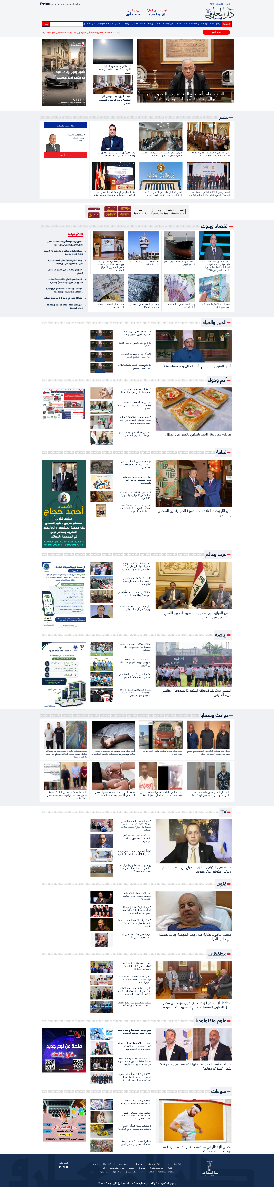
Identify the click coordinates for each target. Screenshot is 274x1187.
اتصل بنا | (60, 4)
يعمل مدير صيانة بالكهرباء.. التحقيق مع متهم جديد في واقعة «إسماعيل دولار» (208, 752)
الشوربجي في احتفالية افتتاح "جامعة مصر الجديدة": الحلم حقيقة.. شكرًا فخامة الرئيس (210, 193)
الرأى (103, 1168)
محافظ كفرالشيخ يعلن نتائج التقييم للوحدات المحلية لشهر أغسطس (134, 1003)
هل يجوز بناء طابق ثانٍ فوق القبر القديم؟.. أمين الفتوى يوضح (136, 332)
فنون (117, 24)
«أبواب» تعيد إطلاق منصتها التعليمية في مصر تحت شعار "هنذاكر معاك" (195, 1065)
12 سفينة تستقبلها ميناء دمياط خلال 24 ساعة (144, 262)
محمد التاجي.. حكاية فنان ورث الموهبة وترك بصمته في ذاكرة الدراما (195, 936)
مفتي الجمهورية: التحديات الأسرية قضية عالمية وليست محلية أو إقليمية (211, 153)
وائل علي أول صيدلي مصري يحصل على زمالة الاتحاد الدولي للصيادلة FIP (116, 153)
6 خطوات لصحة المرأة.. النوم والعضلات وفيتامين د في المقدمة (134, 1127)
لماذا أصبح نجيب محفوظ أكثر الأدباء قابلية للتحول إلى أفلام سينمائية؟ (137, 838)
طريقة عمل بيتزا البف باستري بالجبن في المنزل (198, 434)
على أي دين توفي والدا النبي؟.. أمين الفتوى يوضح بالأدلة (136, 354)
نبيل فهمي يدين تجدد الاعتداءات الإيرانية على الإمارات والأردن (135, 607)
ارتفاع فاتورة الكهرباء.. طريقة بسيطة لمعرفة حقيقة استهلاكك (135, 1101)
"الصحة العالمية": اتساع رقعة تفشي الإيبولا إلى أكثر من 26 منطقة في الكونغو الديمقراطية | (136, 32)
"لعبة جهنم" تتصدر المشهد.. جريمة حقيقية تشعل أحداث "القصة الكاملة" (134, 922)
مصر (218, 24)
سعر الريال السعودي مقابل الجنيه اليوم (111, 305)
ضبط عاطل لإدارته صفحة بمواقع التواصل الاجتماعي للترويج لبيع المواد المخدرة (115, 793)
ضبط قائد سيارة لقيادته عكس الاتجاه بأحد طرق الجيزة (163, 752)
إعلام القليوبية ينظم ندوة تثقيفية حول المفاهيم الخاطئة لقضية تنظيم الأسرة (135, 979)
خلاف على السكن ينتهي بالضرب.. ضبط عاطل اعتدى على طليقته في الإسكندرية (211, 793)
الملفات (90, 24)
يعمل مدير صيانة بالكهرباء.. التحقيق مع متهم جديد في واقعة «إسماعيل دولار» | (56, 32)
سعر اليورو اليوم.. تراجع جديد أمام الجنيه (181, 305)
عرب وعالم (182, 24)
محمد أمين (65, 154)
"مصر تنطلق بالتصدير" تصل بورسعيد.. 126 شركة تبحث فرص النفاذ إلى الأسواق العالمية (110, 265)
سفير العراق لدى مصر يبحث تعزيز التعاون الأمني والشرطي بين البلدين (197, 614)
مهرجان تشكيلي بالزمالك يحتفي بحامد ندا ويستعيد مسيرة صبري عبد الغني (136, 464)
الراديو (151, 1172)
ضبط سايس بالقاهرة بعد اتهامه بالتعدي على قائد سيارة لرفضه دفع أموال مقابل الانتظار (161, 793)
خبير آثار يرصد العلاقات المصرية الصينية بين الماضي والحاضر (194, 512)
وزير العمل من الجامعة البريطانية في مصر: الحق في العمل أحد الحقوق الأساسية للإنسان (113, 193)
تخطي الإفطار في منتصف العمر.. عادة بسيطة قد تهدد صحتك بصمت (196, 1148)
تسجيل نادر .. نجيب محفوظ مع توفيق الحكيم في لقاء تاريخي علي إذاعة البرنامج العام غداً (135, 508)
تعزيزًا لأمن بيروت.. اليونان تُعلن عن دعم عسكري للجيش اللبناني (134, 593)
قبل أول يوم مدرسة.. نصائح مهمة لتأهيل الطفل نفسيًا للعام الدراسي (134, 852)
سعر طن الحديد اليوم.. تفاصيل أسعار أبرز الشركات (144, 305)
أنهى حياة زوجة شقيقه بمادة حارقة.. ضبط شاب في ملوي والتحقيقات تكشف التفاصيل (113, 752)
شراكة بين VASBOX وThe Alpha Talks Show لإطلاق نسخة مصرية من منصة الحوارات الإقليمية (134, 1061)
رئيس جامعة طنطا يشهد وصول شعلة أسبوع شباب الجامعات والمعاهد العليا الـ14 (136, 965)
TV (223, 812)
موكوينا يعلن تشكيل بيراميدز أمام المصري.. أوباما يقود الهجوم (135, 675)
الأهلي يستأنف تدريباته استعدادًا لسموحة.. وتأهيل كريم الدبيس (196, 692)
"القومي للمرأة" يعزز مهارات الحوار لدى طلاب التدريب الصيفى (135, 433)
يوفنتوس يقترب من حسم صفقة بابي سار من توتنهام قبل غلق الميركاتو (135, 646)
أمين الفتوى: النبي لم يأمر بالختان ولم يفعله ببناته (196, 365)
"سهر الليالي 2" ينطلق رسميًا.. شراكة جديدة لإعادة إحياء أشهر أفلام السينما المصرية (136, 910)
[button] (144, 74)
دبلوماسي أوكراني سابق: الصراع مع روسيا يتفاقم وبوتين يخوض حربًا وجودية (197, 868)
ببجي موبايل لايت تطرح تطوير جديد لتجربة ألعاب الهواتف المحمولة (134, 1031)
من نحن (104, 1172)
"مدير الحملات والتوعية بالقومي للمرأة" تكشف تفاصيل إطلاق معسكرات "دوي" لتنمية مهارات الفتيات (136, 825)
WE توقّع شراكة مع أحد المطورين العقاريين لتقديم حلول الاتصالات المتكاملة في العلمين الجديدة (135, 1076)
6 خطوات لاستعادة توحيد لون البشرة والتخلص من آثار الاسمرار (136, 390)
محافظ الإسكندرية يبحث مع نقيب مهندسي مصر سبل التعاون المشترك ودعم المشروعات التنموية (197, 1004)
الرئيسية (226, 24)
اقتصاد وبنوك (207, 24)
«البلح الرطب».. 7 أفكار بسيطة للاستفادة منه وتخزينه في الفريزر (136, 1142)
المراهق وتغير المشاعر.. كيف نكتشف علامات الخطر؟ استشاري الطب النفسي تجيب (135, 1115)
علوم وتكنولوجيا (105, 24)
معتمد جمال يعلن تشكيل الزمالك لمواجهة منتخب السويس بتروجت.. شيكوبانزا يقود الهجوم (135, 692)
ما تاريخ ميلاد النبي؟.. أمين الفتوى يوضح (134, 344)
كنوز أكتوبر (131, 1172)
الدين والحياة (168, 24)
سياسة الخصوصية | (72, 4)
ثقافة (157, 24)
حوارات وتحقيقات (166, 1172)
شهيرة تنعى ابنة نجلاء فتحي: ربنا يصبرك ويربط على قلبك (136, 935)
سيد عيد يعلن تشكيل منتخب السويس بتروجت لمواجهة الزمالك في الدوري (135, 662)
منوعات (125, 24)
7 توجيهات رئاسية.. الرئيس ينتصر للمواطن (76, 137)
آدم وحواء (217, 380)
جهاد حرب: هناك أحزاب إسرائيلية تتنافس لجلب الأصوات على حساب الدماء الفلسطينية (134, 868)
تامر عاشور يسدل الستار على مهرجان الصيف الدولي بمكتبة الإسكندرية (137, 895)
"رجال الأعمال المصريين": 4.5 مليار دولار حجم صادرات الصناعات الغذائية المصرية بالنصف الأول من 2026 (216, 265)
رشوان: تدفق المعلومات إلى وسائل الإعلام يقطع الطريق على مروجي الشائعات (162, 153)
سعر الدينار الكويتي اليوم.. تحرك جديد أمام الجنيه (215, 305)
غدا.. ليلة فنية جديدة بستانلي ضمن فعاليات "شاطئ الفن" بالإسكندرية (137, 479)
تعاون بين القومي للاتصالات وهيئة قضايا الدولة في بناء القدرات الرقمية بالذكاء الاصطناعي (134, 1045)
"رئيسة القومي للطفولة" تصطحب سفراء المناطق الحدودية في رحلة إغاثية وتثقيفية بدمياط (135, 419)
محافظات (194, 24)
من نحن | (52, 4)
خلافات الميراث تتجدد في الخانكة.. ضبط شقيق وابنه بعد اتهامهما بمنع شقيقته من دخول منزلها (67, 795)
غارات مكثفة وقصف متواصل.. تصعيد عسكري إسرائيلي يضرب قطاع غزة (136, 581)
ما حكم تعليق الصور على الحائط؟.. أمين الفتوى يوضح (134, 366)
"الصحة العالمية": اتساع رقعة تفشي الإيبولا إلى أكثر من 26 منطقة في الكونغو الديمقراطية (136, 566)
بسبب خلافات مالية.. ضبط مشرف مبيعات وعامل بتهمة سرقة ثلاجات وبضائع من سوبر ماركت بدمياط (66, 753)
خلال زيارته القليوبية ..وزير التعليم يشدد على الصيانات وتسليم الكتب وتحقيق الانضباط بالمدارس (134, 991)
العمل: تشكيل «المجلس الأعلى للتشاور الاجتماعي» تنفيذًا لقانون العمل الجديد (164, 193)
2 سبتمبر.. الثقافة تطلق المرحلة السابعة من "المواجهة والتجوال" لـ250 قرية (135, 495)
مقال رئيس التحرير (66, 125)
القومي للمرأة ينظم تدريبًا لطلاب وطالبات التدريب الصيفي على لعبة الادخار (134, 405)
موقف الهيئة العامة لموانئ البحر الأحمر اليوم (179, 262)
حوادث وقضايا (138, 24)
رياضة (150, 24)
